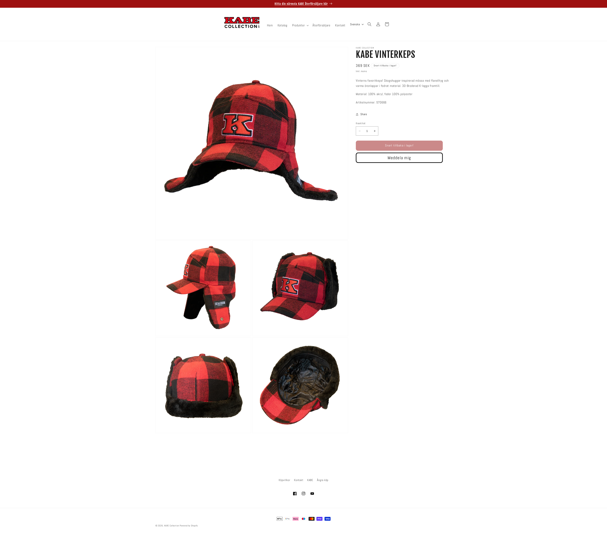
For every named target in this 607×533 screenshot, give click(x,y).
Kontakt (298, 480)
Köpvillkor (284, 480)
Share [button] (363, 114)
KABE (310, 480)
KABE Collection (172, 525)
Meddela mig (399, 157)
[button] (300, 25)
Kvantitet (361, 123)
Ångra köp (322, 480)
